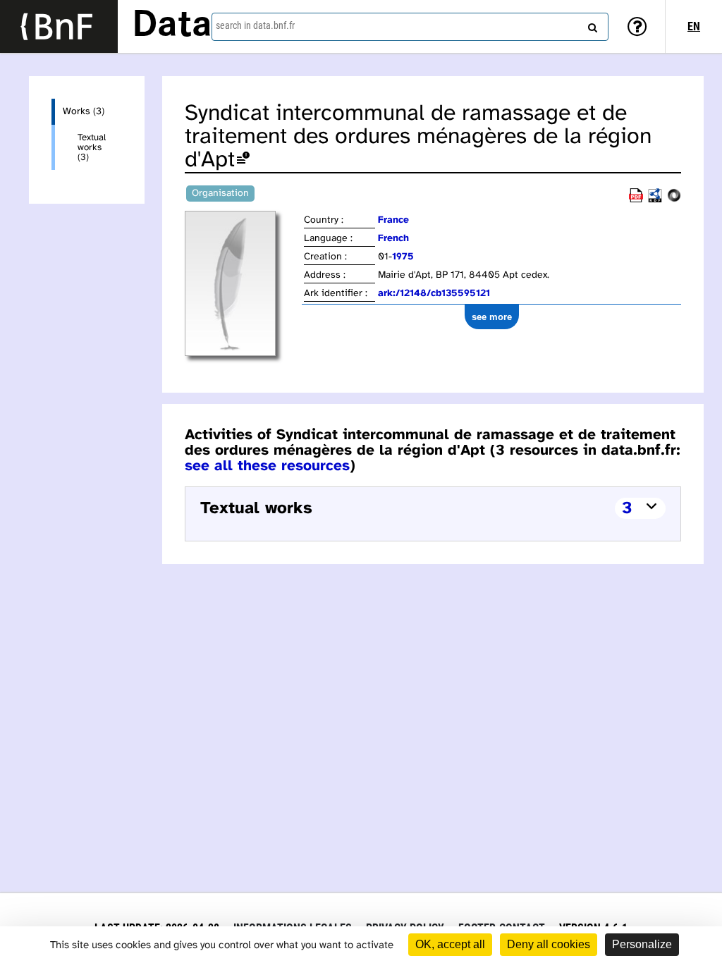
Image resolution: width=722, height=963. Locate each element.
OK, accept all (450, 944)
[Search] (591, 25)
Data (172, 26)
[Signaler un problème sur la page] (243, 160)
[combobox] (410, 27)
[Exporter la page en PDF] (636, 200)
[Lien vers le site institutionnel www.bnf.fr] (59, 26)
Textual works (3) (92, 147)
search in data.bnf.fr (255, 25)
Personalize (642, 944)
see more (492, 317)
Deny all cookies (548, 944)
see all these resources (267, 466)
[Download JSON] (674, 200)
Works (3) (83, 111)
